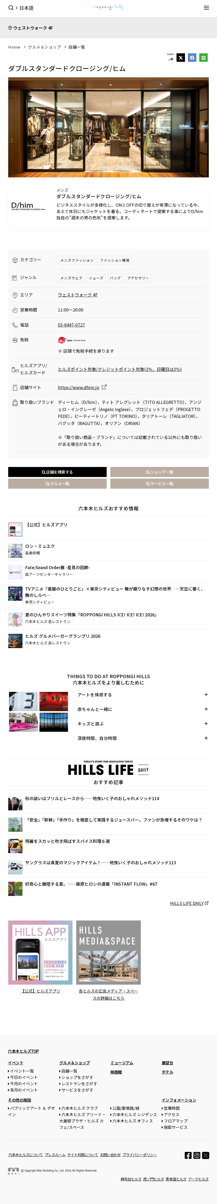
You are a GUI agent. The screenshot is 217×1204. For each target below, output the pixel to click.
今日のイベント (24, 1077)
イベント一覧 (22, 1071)
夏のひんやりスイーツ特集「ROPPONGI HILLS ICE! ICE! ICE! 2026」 (92, 614)
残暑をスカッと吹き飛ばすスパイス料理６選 (67, 841)
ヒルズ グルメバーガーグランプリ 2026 (62, 636)
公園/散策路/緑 (125, 1108)
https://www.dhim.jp (78, 387)
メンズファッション (77, 260)
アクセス (171, 1114)
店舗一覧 (77, 47)
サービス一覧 (161, 483)
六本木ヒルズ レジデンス (134, 1114)
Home (14, 47)
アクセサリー (138, 277)
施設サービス (176, 1127)
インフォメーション (179, 1100)
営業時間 (172, 1108)
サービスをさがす (77, 1090)
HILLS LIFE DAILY (187, 903)
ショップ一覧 (161, 472)
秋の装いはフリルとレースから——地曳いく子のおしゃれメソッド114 (92, 798)
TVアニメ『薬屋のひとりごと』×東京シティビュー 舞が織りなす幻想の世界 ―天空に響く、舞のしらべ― (115, 592)
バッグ (115, 277)
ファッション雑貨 (115, 260)
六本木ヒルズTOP (23, 1051)
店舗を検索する (59, 472)
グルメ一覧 (59, 483)
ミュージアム (121, 1062)
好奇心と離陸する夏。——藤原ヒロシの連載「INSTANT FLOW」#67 (91, 884)
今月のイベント (24, 1083)
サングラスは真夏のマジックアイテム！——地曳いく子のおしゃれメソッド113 (100, 862)
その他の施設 (19, 1100)
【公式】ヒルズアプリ (46, 524)
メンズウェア (71, 277)
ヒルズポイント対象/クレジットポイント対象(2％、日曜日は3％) (120, 369)
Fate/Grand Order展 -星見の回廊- (57, 567)
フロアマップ (176, 1120)
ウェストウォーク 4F (33, 28)
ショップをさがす (77, 1077)
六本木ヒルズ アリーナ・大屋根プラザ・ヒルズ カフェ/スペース (82, 1121)
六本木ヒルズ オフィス (132, 1120)
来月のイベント (24, 1090)
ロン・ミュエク (40, 546)
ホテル (167, 1072)
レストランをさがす (79, 1083)
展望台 (167, 1062)
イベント (15, 1062)
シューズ (96, 277)
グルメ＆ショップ (44, 47)
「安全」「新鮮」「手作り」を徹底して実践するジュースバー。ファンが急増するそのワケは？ (113, 819)
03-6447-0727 (71, 325)
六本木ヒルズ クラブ (79, 1108)
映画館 (116, 1072)
